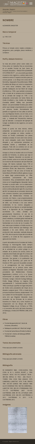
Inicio (10, 11)
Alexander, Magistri (9, 9)
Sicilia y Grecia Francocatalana (20, 11)
